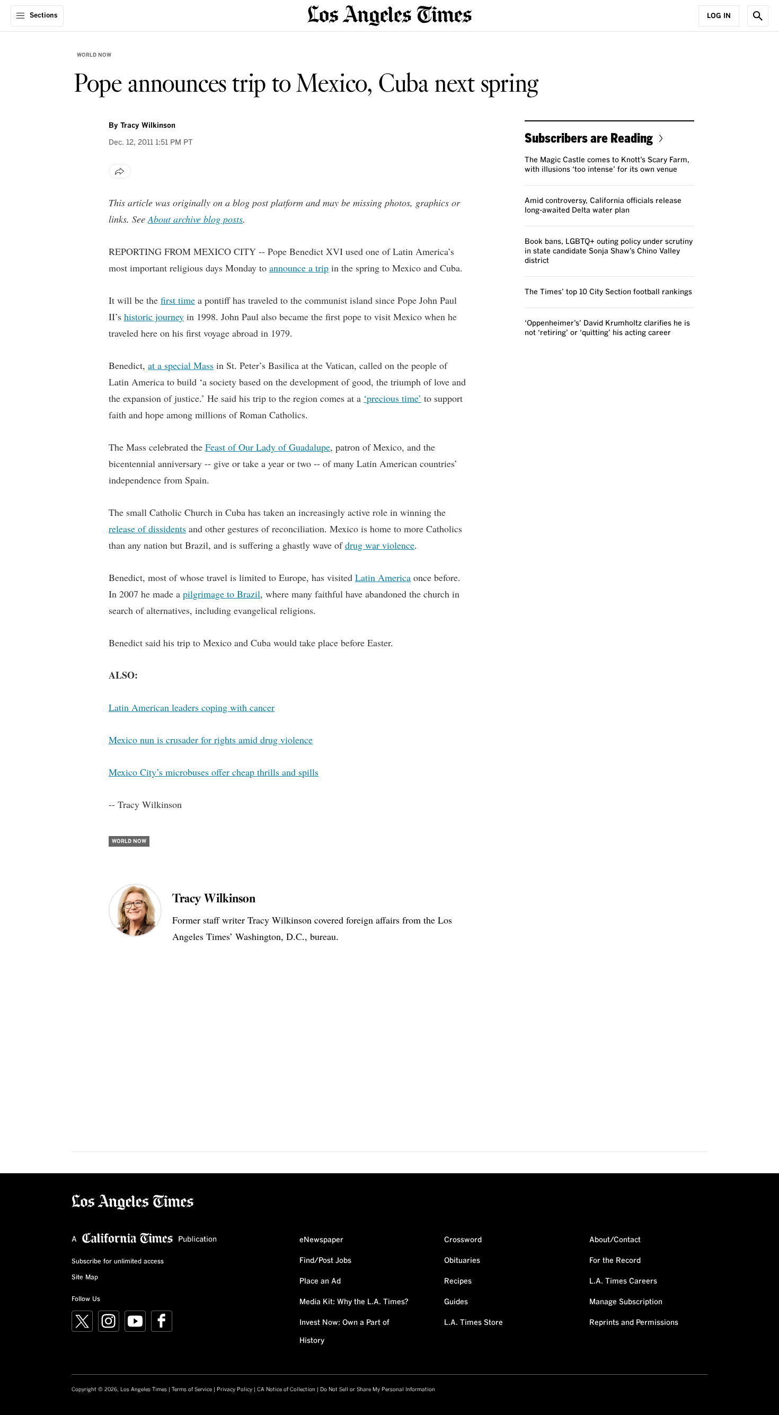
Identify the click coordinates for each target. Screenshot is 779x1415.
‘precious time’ (392, 398)
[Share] (120, 171)
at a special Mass (181, 365)
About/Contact (615, 1240)
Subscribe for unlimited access (118, 1262)
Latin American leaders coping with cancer (192, 707)
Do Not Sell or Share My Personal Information (377, 1389)
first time (178, 300)
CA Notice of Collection (286, 1389)
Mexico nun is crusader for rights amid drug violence (211, 739)
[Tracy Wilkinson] (135, 910)
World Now (94, 55)
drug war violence (379, 545)
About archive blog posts (195, 219)
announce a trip (299, 267)
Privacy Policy (234, 1389)
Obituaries (462, 1260)
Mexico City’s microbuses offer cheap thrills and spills (213, 772)
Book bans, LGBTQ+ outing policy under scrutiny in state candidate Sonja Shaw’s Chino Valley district (609, 251)
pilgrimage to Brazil (221, 593)
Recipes (458, 1281)
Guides (456, 1302)
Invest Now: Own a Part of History (344, 1331)
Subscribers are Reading (589, 137)
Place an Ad (320, 1281)
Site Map (85, 1278)
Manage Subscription (625, 1302)
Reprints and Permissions (633, 1322)
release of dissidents (147, 528)
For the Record (615, 1260)
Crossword (463, 1240)
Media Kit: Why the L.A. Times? (354, 1302)
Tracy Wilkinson (147, 125)
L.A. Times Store (473, 1322)
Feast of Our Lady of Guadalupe (267, 447)
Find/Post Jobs (325, 1260)
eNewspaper (321, 1240)
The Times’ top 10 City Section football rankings (608, 292)
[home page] (389, 14)
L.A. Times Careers (623, 1281)
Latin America (383, 577)
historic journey (154, 316)
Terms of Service (192, 1389)
